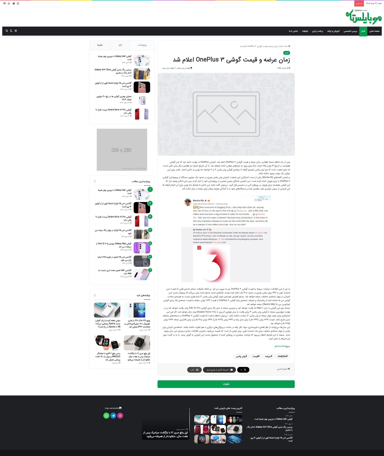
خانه (286, 46)
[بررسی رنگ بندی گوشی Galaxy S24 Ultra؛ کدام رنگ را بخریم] (142, 73)
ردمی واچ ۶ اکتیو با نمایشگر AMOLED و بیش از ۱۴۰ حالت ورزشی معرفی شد (107, 356)
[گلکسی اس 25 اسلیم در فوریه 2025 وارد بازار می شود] (142, 261)
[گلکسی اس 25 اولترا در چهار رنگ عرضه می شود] (142, 234)
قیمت (255, 356)
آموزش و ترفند (333, 31)
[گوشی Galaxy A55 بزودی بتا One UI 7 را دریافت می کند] (142, 247)
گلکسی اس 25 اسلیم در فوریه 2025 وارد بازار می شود (114, 258)
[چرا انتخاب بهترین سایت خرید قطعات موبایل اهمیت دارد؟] (234, 439)
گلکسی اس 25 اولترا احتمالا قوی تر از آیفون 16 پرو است (113, 84)
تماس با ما (293, 31)
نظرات (226, 384)
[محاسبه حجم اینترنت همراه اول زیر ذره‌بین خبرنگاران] (218, 439)
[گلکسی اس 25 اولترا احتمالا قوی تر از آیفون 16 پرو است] (142, 87)
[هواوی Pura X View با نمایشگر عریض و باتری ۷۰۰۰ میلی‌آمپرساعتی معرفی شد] (201, 429)
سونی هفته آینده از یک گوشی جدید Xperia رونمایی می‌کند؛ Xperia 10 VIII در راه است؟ (107, 323)
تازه (120, 45)
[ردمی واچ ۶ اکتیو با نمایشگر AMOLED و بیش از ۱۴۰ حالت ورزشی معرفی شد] (107, 342)
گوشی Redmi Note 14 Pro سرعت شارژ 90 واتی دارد (113, 111)
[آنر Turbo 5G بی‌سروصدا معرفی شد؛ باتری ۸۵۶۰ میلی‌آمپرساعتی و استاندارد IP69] (234, 419)
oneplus (282, 356)
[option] (166, 423)
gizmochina (280, 346)
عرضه (268, 356)
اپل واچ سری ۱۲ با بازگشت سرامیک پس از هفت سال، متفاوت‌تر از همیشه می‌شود (139, 356)
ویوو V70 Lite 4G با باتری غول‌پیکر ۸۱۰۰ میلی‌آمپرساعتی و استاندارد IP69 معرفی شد (137, 323)
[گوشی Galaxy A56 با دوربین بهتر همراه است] (142, 60)
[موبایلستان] (364, 16)
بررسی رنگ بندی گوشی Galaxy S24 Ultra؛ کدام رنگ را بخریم (112, 71)
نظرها (100, 45)
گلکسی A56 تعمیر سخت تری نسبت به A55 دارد (114, 272)
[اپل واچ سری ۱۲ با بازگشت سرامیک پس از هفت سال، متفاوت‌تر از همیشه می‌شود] (137, 342)
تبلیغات (305, 31)
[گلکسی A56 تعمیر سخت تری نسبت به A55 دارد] (142, 274)
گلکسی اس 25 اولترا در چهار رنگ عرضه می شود (113, 232)
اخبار (363, 31)
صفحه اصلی (374, 31)
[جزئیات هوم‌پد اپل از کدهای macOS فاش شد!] (201, 439)
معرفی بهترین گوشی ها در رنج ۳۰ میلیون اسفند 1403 (114, 98)
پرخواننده (142, 45)
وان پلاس (240, 356)
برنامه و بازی (317, 31)
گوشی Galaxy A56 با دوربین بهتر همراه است (114, 58)
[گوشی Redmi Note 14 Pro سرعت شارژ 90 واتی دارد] (142, 114)
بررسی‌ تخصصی (350, 31)
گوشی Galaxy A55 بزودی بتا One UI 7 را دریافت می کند (113, 245)
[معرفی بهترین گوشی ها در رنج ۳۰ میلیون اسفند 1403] (142, 100)
